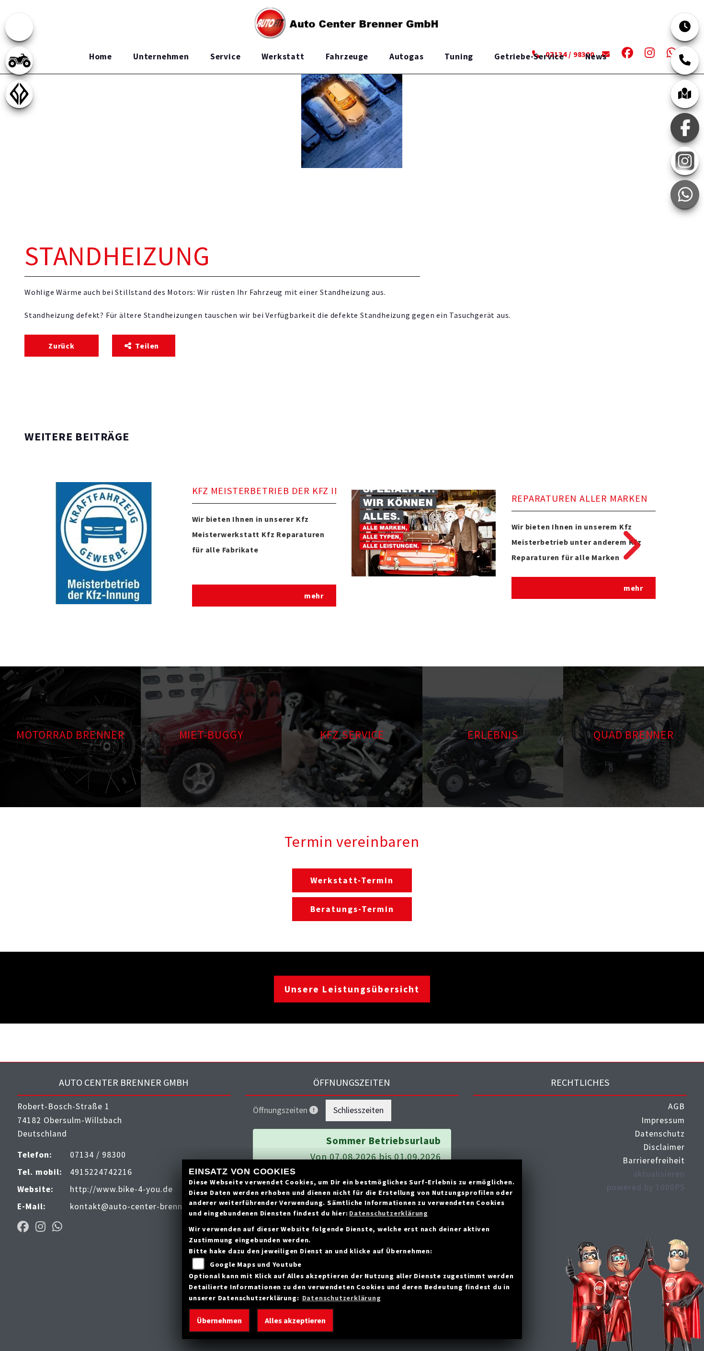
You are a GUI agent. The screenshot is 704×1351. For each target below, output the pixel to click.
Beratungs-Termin (352, 909)
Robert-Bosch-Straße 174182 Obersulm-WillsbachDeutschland (69, 1119)
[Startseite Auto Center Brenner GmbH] (348, 22)
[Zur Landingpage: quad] (19, 60)
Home (100, 56)
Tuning (458, 56)
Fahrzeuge (347, 56)
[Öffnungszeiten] (684, 26)
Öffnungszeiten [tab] (281, 1110)
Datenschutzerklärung (388, 1213)
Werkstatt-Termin (352, 880)
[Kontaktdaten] (684, 60)
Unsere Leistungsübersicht (352, 989)
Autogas (406, 56)
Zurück (61, 345)
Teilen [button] (148, 345)
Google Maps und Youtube (256, 1264)
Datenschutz (660, 1133)
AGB (676, 1106)
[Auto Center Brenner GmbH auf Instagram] (648, 54)
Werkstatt (282, 56)
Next (625, 545)
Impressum (663, 1120)
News (596, 56)
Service (225, 56)
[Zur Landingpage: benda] (19, 93)
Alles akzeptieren (295, 1320)
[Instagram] (684, 160)
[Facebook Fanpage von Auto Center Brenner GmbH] (625, 54)
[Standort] (684, 93)
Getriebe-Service (529, 56)
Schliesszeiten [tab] (358, 1110)
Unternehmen (161, 56)
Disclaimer (664, 1147)
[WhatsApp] (684, 194)
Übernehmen (219, 1320)
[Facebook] (684, 127)
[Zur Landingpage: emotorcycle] (19, 26)
